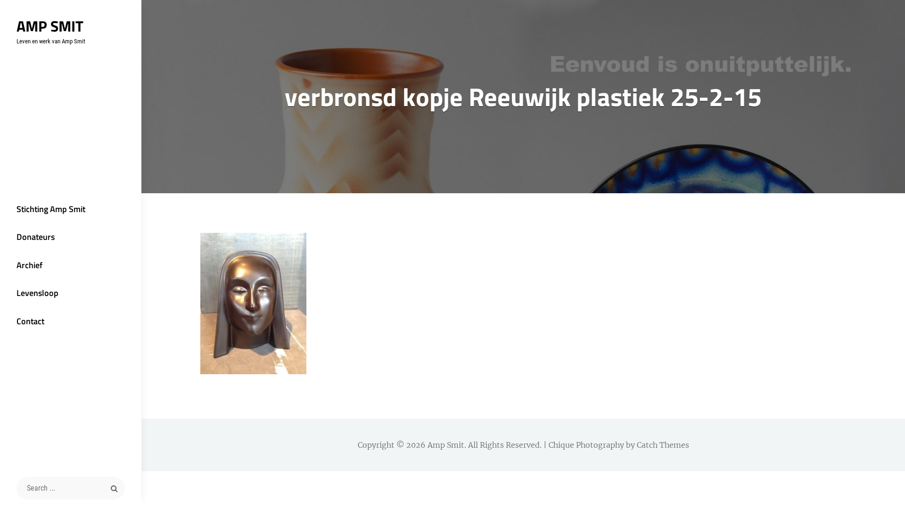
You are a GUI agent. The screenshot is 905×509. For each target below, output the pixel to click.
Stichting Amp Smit (50, 209)
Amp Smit (49, 26)
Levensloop (37, 293)
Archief (29, 265)
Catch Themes (663, 445)
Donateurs (35, 236)
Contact (30, 321)
